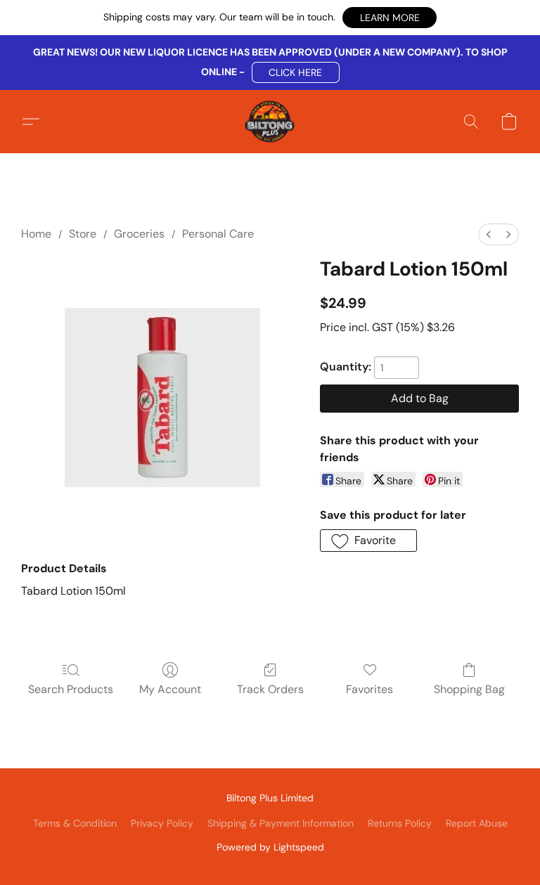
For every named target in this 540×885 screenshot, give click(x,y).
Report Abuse (477, 823)
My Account (170, 689)
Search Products (70, 689)
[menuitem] (489, 234)
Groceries (139, 233)
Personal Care (218, 233)
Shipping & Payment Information (280, 823)
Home (36, 233)
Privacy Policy (162, 823)
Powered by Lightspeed (270, 847)
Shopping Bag (469, 689)
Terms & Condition (75, 823)
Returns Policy (400, 823)
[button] (389, 17)
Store (82, 233)
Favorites (369, 689)
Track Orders (270, 689)
